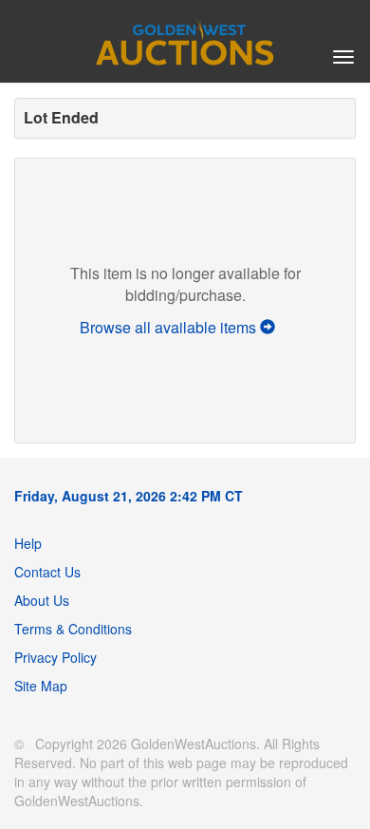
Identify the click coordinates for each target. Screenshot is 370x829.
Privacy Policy (55, 657)
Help (28, 543)
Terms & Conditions (73, 628)
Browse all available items (170, 327)
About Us (41, 600)
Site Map (40, 685)
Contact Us (47, 571)
